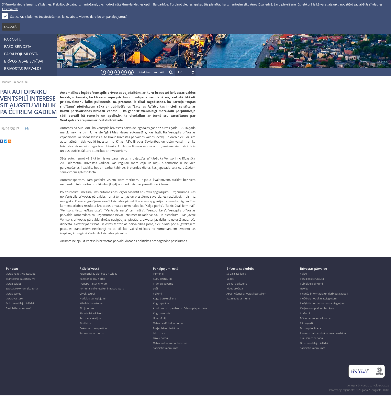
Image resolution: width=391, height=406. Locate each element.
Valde (303, 273)
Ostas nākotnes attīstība (20, 273)
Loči (155, 288)
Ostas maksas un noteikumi (170, 343)
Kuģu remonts (161, 313)
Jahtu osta (159, 333)
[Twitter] (5, 142)
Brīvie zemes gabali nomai (315, 318)
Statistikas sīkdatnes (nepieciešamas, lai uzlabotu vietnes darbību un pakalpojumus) (68, 16)
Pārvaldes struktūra (312, 278)
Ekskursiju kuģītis (236, 283)
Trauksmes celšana (311, 338)
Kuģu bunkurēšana (164, 298)
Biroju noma (86, 308)
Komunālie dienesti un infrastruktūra (101, 288)
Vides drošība (234, 288)
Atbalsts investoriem (91, 303)
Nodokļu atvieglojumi (92, 298)
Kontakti (159, 72)
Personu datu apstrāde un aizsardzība (323, 333)
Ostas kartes (13, 293)
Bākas (230, 278)
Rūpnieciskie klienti (90, 313)
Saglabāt (11, 27)
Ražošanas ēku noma (92, 278)
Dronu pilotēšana (310, 328)
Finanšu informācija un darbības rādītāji (324, 293)
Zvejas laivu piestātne (166, 328)
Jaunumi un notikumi (14, 82)
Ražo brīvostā (17, 46)
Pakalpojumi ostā (21, 53)
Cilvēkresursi (87, 293)
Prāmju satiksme (163, 283)
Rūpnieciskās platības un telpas (98, 273)
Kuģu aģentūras (162, 278)
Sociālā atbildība (236, 273)
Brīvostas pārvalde (23, 68)
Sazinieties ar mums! (18, 308)
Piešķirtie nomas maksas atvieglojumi (322, 303)
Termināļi (158, 273)
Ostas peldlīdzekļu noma (168, 323)
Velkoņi (157, 293)
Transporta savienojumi (20, 278)
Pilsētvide (85, 323)
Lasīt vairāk (10, 9)
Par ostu (12, 39)
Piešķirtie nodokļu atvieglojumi (318, 298)
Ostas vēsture (14, 298)
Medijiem (144, 72)
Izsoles (304, 288)
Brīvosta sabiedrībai (23, 61)
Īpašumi (305, 313)
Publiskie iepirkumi (311, 283)
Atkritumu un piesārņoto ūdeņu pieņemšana (180, 308)
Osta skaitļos (13, 283)
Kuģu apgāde (161, 303)
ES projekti (306, 323)
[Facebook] (1, 142)
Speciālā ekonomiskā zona (22, 288)
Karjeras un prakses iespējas (317, 308)
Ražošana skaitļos (90, 318)
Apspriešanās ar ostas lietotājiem (246, 293)
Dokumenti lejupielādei (20, 303)
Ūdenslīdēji (159, 318)
